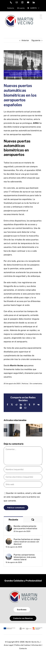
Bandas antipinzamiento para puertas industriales (25, 527)
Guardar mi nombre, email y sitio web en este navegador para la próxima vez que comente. (22, 497)
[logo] (23, 590)
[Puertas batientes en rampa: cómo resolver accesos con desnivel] (34, 425)
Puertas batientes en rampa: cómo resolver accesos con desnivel (27, 541)
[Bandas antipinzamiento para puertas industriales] (12, 425)
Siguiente (35, 40)
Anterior (25, 40)
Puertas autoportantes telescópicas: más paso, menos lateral (25, 557)
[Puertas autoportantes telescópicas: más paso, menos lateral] (9, 555)
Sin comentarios (36, 383)
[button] (5, 430)
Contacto (23, 648)
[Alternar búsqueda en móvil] (41, 18)
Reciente (13, 519)
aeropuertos (15, 134)
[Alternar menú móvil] (41, 15)
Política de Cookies (22, 645)
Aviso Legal (8, 645)
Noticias (25, 383)
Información (36, 645)
